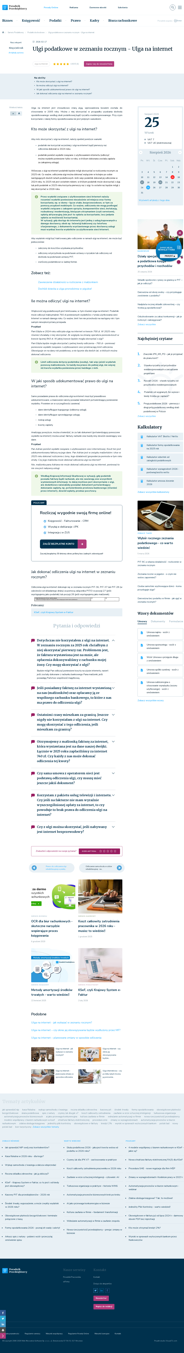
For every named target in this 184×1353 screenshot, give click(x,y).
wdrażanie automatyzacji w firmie (124, 1116)
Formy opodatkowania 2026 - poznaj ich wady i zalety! (32, 1227)
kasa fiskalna (28, 1109)
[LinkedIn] (3, 1324)
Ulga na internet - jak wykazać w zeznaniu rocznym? (61, 1022)
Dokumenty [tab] (158, 621)
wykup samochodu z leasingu (53, 1109)
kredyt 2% (106, 1123)
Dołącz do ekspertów (102, 1283)
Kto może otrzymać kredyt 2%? (145, 1227)
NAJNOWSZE (143, 251)
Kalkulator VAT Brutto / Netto (162, 436)
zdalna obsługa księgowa (32, 1123)
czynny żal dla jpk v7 (68, 1113)
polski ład (164, 1123)
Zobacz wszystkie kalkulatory (153, 492)
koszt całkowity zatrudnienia (96, 1113)
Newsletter (101, 1298)
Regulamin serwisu (32, 1333)
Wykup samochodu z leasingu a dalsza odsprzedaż (30, 1165)
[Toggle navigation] (180, 7)
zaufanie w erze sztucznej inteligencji (132, 1113)
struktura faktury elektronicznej (73, 1120)
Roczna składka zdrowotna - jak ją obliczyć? (27, 1173)
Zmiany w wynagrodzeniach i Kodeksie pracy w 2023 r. (156, 1177)
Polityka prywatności (10, 1333)
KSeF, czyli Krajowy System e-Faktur (53, 612)
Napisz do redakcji (104, 1306)
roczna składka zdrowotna (84, 1109)
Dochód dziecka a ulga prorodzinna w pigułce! (65, 288)
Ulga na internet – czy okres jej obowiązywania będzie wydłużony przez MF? (75, 1030)
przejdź (169, 256)
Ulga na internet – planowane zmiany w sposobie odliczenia (66, 1037)
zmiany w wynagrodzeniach (124, 1120)
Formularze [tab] (176, 621)
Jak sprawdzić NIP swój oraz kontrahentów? (27, 1147)
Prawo (76, 21)
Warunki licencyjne (101, 1333)
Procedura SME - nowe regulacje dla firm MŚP (152, 1168)
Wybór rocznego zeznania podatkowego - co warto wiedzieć (156, 543)
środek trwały (121, 1109)
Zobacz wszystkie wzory (151, 700)
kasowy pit (105, 1109)
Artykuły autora (16, 52)
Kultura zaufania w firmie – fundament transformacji (92, 1212)
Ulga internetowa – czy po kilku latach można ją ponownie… (112, 1074)
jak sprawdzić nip (10, 1109)
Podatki (55, 21)
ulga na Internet (41, 64)
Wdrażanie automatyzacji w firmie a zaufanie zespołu (93, 1221)
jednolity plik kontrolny (59, 1123)
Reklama (74, 7)
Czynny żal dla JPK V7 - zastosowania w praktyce (92, 1159)
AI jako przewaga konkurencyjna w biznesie (88, 1203)
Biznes (7, 21)
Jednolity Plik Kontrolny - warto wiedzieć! (149, 1206)
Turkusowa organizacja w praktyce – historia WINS (92, 1186)
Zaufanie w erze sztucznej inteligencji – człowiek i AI (93, 1177)
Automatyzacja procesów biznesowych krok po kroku (93, 1194)
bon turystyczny (23, 1126)
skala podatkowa (30, 1113)
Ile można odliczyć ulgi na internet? (52, 85)
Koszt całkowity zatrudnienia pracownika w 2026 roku (94, 1168)
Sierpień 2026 (160, 152)
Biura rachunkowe (122, 21)
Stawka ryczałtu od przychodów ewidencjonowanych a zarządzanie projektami (161, 369)
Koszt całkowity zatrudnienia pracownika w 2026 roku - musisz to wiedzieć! (98, 926)
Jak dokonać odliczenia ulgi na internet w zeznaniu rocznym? (64, 93)
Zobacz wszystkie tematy (46, 1126)
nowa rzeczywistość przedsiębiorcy (162, 1116)
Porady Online (51, 7)
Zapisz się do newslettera (99, 64)
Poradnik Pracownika (72, 1277)
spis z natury (48, 1113)
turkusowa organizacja (165, 1113)
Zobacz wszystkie (147, 324)
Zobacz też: (40, 273)
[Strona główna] (3, 32)
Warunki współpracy (54, 1333)
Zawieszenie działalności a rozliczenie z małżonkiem (68, 282)
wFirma (66, 1281)
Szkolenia (123, 7)
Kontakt (96, 1277)
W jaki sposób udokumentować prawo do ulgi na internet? (63, 89)
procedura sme (100, 1120)
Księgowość (31, 21)
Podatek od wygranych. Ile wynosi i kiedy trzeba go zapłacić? (161, 394)
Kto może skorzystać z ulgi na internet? (54, 81)
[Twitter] (3, 1318)
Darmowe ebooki (98, 7)
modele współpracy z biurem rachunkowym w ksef (29, 1120)
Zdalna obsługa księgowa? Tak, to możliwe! (151, 1198)
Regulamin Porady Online (78, 1333)
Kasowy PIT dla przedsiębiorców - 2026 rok (27, 1194)
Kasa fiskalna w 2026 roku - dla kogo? (24, 1156)
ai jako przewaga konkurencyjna (61, 1116)
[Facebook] (3, 1313)
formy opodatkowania (143, 1109)
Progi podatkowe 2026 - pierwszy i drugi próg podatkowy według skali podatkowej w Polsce (162, 407)
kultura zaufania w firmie (92, 1116)
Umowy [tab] (142, 621)
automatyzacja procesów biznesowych (23, 1116)
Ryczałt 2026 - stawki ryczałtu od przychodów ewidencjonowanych (161, 382)
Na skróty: (40, 77)
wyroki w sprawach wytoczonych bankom (135, 1123)
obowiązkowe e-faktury (86, 1123)
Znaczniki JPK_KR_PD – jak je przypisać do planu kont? (163, 356)
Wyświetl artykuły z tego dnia (154, 200)
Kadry (94, 21)
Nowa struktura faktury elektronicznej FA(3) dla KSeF (156, 1159)
